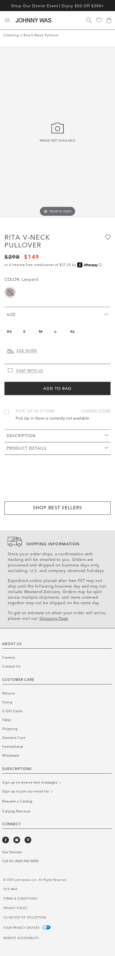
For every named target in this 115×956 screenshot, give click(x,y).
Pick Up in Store (35, 411)
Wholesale (11, 755)
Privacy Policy (15, 908)
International (12, 747)
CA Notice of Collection (24, 917)
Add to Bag (57, 388)
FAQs (6, 720)
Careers (8, 657)
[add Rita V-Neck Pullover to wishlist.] (107, 237)
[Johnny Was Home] (33, 20)
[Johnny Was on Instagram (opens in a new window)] (16, 840)
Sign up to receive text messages (30, 782)
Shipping (10, 729)
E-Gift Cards (12, 711)
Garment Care (13, 738)
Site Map (10, 889)
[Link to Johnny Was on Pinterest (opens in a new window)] (28, 840)
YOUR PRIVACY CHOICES (22, 928)
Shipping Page (53, 618)
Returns (8, 693)
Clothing (11, 35)
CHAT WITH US (29, 371)
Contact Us (11, 666)
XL (72, 331)
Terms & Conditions (20, 898)
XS (9, 331)
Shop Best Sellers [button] (57, 507)
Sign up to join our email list (26, 791)
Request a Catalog (17, 801)
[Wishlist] (99, 20)
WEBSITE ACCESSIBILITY (21, 938)
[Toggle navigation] (7, 20)
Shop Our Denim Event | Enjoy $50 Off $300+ (57, 6)
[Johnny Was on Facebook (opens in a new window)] (5, 840)
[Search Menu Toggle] (89, 20)
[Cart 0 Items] (109, 20)
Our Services (11, 852)
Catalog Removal (16, 811)
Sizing (7, 702)
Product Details (27, 448)
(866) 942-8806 (27, 861)
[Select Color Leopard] (10, 292)
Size (11, 314)
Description (21, 435)
